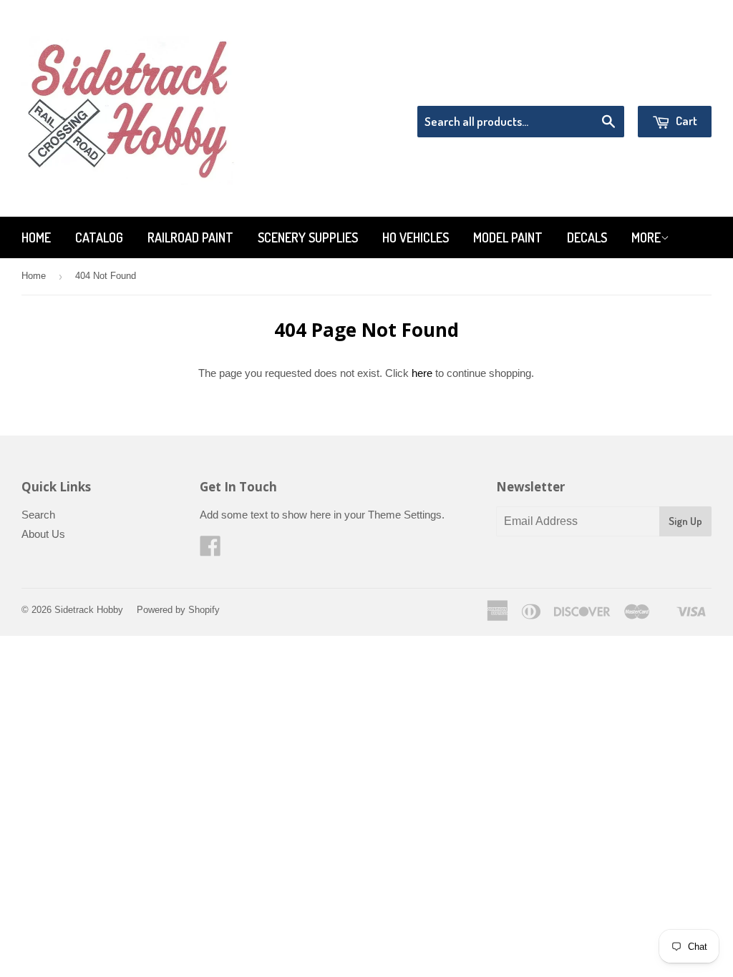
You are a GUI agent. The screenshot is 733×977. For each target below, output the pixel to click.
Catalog (99, 237)
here (422, 373)
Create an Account (671, 87)
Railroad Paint (190, 237)
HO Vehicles (415, 237)
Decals (587, 237)
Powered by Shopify (178, 609)
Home (36, 237)
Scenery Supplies (308, 237)
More (646, 237)
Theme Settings (405, 515)
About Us (43, 534)
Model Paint (508, 237)
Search (38, 515)
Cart (685, 120)
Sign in (594, 87)
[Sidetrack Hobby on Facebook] (210, 550)
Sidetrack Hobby (88, 609)
